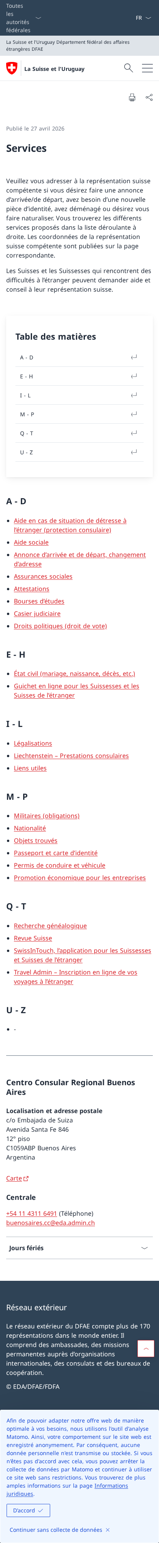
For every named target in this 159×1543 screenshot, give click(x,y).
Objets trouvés (36, 840)
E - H (26, 376)
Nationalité (30, 828)
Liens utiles (30, 768)
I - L (25, 395)
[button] (145, 1348)
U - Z (26, 452)
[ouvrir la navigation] (147, 68)
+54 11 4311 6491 (31, 1213)
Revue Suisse (33, 938)
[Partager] (148, 97)
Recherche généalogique (50, 925)
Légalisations (33, 743)
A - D (26, 357)
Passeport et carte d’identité (56, 853)
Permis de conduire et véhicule (59, 865)
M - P (27, 414)
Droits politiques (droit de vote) (60, 626)
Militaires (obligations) (47, 815)
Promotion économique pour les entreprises (80, 877)
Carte (14, 1178)
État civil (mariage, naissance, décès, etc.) (74, 673)
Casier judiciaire (37, 613)
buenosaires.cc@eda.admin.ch (50, 1222)
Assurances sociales (43, 576)
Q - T (26, 433)
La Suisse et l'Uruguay (54, 68)
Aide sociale (31, 542)
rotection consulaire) (80, 530)
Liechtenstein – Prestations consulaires (71, 755)
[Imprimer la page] (131, 97)
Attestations (31, 588)
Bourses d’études (39, 601)
